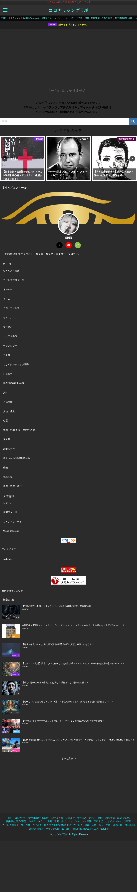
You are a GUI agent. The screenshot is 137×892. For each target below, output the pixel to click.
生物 (5, 467)
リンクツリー (9, 549)
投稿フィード (10, 512)
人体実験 (7, 402)
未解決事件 (9, 449)
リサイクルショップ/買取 (16, 364)
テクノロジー (10, 346)
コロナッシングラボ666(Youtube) (24, 18)
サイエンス (9, 317)
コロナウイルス (11, 308)
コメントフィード (12, 522)
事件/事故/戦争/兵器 (123, 18)
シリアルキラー (11, 336)
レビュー (58, 18)
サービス (69, 18)
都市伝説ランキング (12, 591)
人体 (5, 392)
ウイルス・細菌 (11, 271)
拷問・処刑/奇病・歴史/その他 (98, 18)
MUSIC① (118, 825)
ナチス (79, 18)
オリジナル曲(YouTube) (58, 829)
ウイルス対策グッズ (13, 280)
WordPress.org (11, 531)
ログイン (7, 503)
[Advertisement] (68, 57)
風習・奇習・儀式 (12, 486)
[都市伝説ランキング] (68, 580)
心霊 (5, 420)
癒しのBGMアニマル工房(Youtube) (90, 829)
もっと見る (67, 758)
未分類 (6, 439)
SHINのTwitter (36, 829)
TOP (3, 18)
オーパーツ (9, 289)
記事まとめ (47, 18)
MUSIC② (130, 825)
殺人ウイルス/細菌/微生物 (16, 458)
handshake (7, 559)
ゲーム (6, 299)
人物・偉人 (9, 411)
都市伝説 (7, 477)
